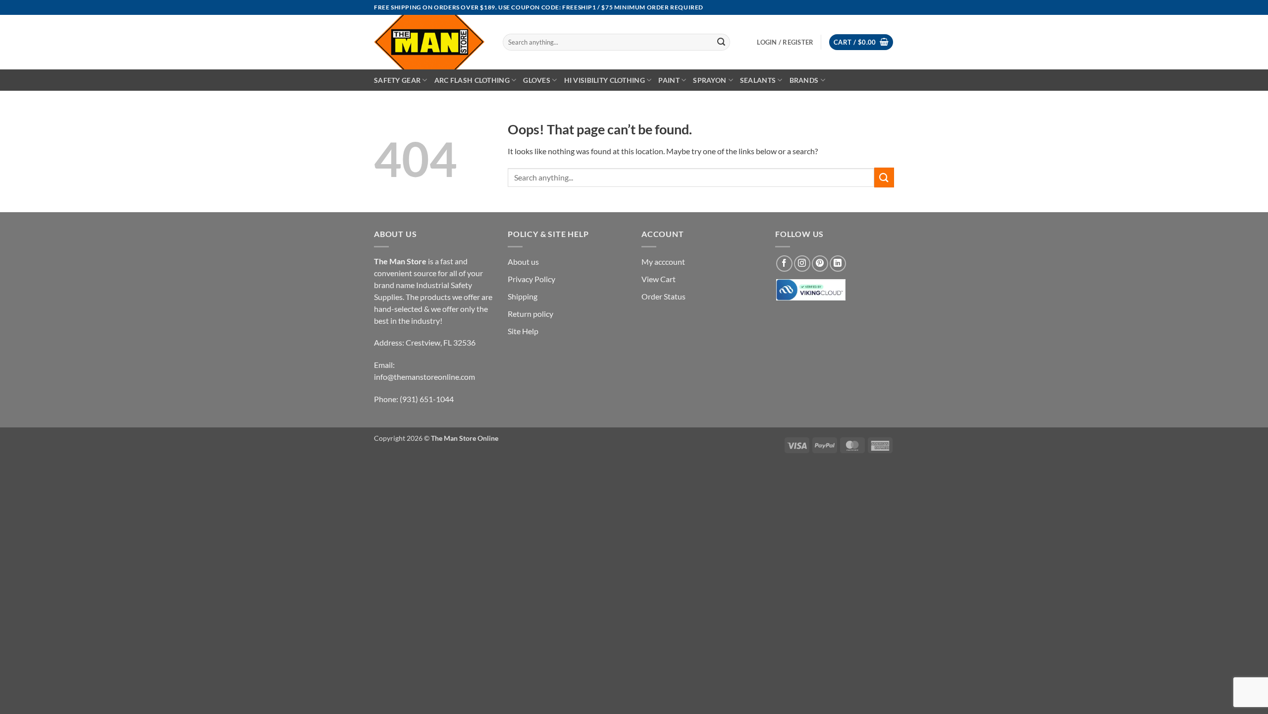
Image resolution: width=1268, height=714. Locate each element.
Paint (668, 80)
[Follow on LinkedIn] (838, 263)
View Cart (658, 279)
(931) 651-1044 (427, 399)
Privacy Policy (531, 279)
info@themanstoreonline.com (424, 376)
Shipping (522, 296)
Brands (804, 80)
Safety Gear (397, 80)
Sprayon (709, 80)
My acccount (663, 261)
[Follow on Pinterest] (820, 263)
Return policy (530, 313)
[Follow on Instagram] (802, 263)
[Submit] (721, 42)
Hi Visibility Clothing (604, 80)
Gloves (536, 80)
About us (523, 261)
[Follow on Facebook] (784, 263)
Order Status (663, 296)
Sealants (758, 80)
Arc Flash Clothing (472, 80)
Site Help (523, 331)
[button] (861, 42)
